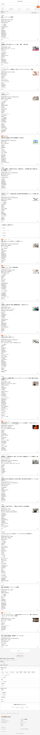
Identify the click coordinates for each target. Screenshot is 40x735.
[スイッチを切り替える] (39, 9)
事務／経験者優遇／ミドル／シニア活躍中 (10, 587)
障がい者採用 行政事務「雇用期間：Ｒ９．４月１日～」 (13, 635)
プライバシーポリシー (24, 722)
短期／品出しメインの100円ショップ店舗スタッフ (11, 241)
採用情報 (22, 725)
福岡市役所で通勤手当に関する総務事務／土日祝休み (12, 137)
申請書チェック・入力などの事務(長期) (9, 267)
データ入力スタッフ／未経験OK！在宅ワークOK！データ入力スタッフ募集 (17, 69)
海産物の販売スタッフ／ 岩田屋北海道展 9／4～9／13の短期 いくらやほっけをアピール (19, 422)
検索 (38, 6)
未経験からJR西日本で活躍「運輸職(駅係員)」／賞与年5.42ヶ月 (14, 304)
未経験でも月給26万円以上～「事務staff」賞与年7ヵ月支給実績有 (15, 506)
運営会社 (22, 723)
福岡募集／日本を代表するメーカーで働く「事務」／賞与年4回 (14, 44)
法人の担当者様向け (4, 722)
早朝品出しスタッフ (5, 94)
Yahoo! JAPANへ (3, 731)
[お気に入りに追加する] (37, 39)
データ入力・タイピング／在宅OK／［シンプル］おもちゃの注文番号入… (17, 533)
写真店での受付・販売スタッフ (7, 337)
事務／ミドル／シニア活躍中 (7, 17)
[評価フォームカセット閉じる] (38, 704)
